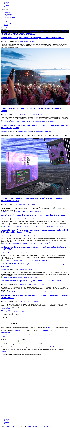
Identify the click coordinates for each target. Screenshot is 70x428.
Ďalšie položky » (5, 310)
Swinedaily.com (10, 426)
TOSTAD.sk (46, 426)
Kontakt (6, 25)
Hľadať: (3, 339)
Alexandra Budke (7, 252)
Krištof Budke (6, 41)
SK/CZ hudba (8, 14)
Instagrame (23, 347)
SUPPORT (65, 30)
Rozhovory (7, 12)
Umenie (6, 20)
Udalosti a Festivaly (9, 15)
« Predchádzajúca (5, 311)
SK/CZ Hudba (28, 114)
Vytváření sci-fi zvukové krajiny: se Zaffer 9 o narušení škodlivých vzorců (33, 215)
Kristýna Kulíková (32, 426)
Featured (20, 41)
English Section (8, 22)
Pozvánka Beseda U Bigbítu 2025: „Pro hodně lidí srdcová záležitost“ (31, 281)
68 (20, 311)
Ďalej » (24, 311)
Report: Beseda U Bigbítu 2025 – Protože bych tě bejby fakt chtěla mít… (32, 37)
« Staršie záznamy (5, 308)
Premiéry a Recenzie (9, 17)
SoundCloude (50, 347)
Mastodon (16, 347)
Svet (5, 19)
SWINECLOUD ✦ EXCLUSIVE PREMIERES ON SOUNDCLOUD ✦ (31, 32)
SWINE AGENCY (9, 23)
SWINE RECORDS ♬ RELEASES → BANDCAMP (34, 33)
